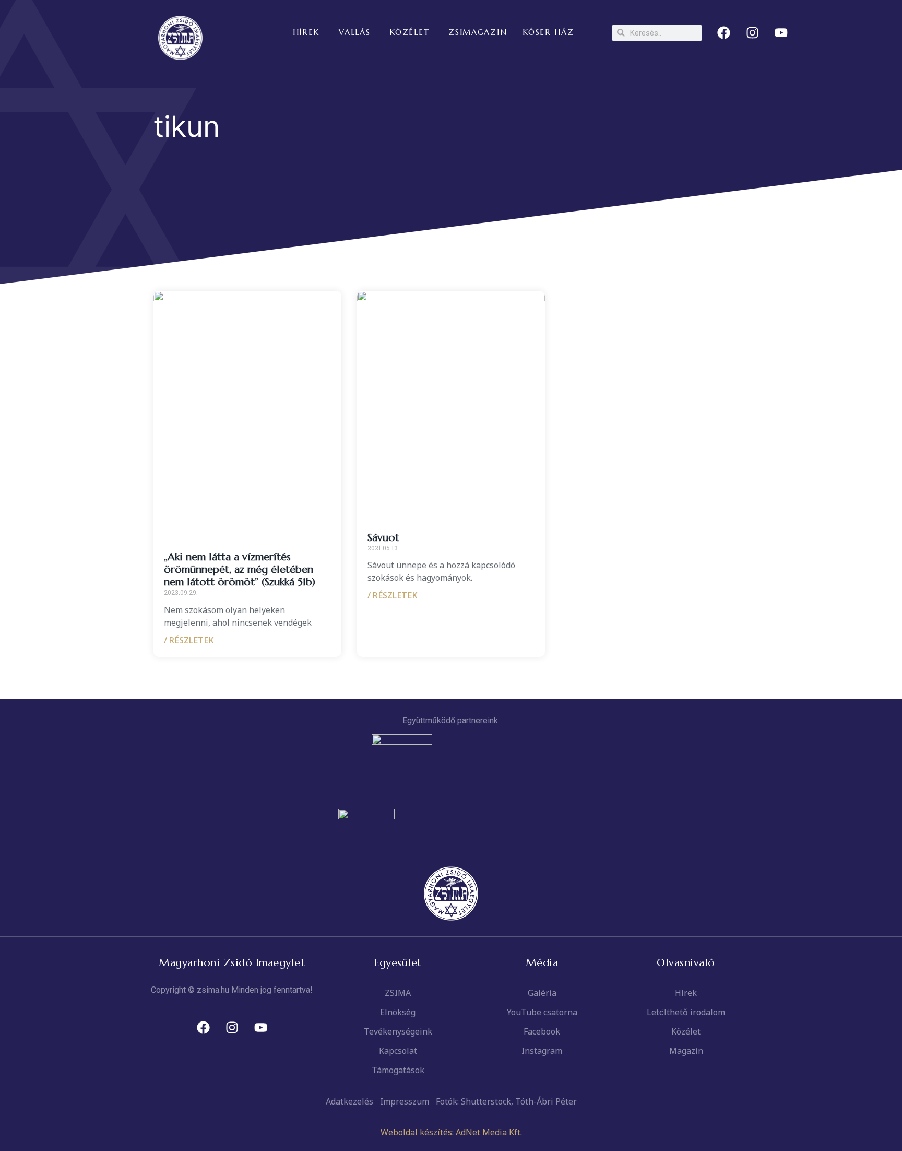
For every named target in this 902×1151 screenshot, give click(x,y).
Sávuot (383, 537)
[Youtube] (781, 33)
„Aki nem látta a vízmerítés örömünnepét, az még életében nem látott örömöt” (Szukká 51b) (239, 569)
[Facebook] (724, 33)
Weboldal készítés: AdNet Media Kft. (451, 1132)
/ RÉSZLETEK (189, 640)
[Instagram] (753, 33)
